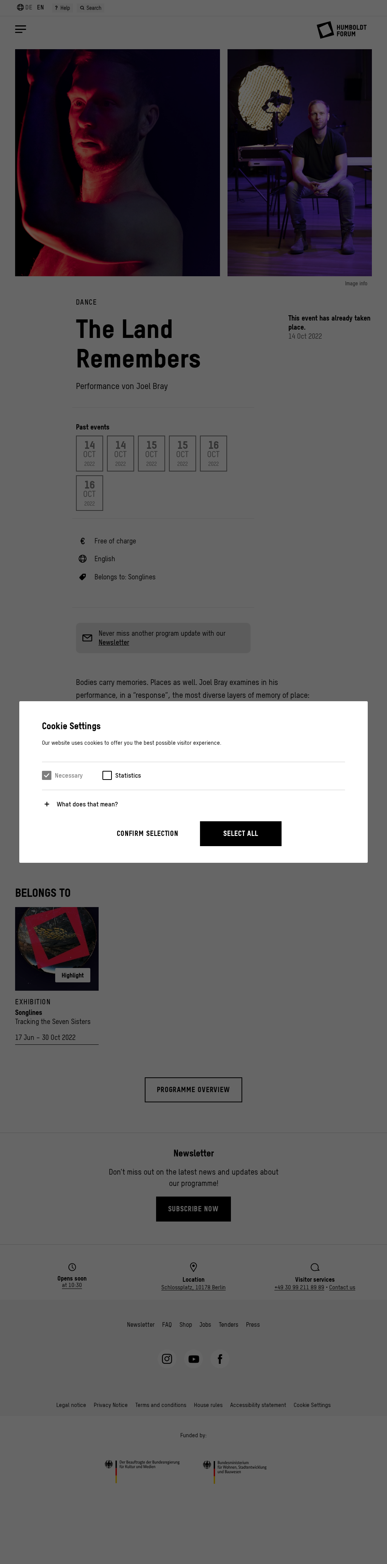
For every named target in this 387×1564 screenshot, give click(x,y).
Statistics (128, 775)
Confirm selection (147, 833)
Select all (240, 833)
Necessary (69, 775)
